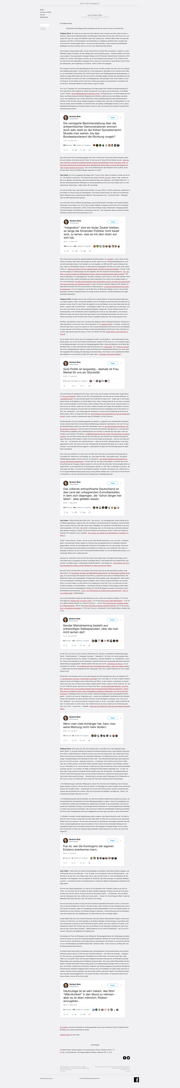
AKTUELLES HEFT (45, 12)
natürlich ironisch (106, 324)
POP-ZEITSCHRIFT (90, 3)
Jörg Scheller (64, 1027)
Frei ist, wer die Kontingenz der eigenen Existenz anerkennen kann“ (102, 590)
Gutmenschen (108, 347)
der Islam (110, 259)
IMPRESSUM (44, 17)
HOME (42, 10)
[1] (115, 58)
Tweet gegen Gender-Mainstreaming (111, 600)
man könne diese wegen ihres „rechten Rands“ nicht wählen (79, 679)
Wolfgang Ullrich (65, 1035)
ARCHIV (42, 15)
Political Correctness (123, 347)
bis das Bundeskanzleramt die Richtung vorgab (85, 93)
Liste (106, 177)
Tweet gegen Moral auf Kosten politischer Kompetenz (100, 605)
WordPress (50, 1078)
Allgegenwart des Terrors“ (115, 664)
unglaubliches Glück (67, 399)
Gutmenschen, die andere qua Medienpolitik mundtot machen (89, 573)
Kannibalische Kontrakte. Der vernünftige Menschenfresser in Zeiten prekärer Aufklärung (74, 1069)
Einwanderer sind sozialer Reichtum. (110, 354)
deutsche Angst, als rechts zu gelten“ (81, 600)
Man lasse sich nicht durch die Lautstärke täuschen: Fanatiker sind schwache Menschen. (93, 269)
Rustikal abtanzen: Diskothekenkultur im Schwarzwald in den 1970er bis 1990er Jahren (112, 1069)
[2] (120, 938)
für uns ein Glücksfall (69, 396)
